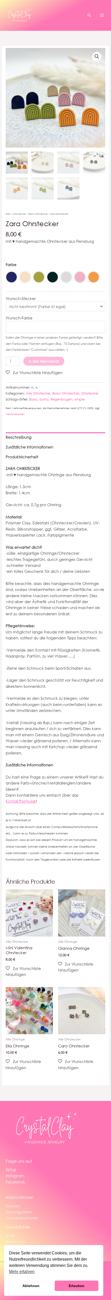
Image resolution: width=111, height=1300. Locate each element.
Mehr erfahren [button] (22, 1271)
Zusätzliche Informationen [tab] (29, 446)
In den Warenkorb (43, 361)
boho (44, 399)
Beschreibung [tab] (18, 437)
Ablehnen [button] (30, 1286)
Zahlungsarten (19, 1212)
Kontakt (13, 1206)
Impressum (16, 1241)
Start (8, 214)
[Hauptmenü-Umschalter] (102, 15)
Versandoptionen (22, 1217)
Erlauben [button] (76, 1286)
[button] (89, 15)
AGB (10, 1235)
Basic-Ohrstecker (38, 214)
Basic (33, 399)
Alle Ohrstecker (38, 393)
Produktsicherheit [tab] (22, 456)
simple (79, 399)
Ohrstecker (19, 214)
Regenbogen (61, 399)
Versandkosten (15, 414)
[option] (11, 277)
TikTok (11, 1169)
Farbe (11, 264)
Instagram (15, 1175)
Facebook (15, 1181)
